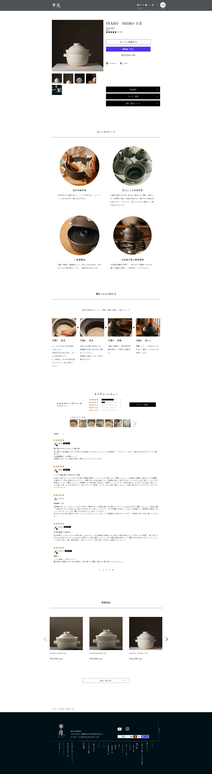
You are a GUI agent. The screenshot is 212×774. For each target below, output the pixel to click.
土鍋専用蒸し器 (112, 749)
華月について (147, 747)
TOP (54, 709)
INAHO (130, 748)
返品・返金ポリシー (59, 748)
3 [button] (106, 570)
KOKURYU (123, 749)
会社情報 (84, 746)
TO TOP (159, 730)
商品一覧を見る (106, 680)
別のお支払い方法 (128, 55)
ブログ (104, 745)
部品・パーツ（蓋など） (126, 751)
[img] (59, 440)
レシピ (99, 745)
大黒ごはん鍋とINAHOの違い (142, 754)
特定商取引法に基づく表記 (68, 750)
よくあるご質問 (89, 748)
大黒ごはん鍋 (133, 748)
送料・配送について (142, 103)
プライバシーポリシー (63, 749)
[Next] (167, 640)
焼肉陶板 (115, 747)
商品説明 (144, 89)
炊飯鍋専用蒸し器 (108, 749)
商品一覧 (137, 746)
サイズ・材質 (143, 96)
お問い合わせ (94, 747)
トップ (152, 745)
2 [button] (103, 570)
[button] (111, 32)
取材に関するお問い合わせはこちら (72, 752)
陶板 (119, 746)
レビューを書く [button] (142, 404)
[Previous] (45, 640)
